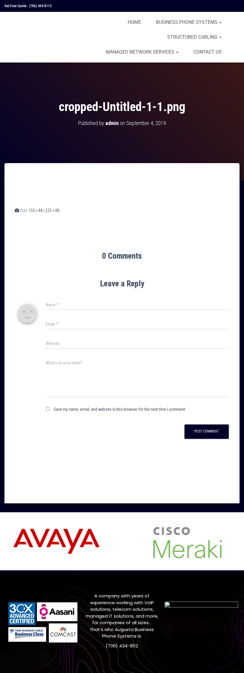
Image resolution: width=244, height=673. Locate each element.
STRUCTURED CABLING (193, 37)
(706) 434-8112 (40, 6)
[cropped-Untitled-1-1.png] (48, 190)
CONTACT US (207, 52)
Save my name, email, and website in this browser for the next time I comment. (120, 409)
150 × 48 (36, 210)
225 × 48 (52, 210)
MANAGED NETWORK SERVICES (141, 52)
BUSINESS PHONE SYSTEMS (187, 22)
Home (134, 22)
